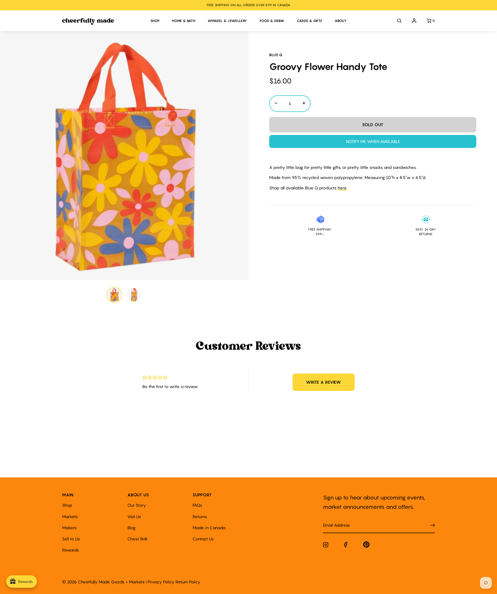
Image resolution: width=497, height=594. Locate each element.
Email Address (333, 520)
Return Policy (188, 581)
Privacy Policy (161, 581)
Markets (70, 516)
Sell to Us (71, 538)
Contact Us (203, 538)
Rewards (70, 550)
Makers (69, 527)
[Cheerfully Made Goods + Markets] (103, 21)
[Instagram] (325, 546)
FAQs (197, 505)
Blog (131, 527)
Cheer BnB (137, 538)
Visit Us (134, 516)
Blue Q (275, 55)
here (342, 187)
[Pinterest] (366, 545)
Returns (200, 516)
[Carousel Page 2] (134, 295)
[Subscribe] (432, 525)
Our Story (136, 505)
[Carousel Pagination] (124, 295)
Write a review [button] (323, 382)
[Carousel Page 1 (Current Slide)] (114, 295)
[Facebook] (345, 545)
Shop (67, 505)
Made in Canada (209, 527)
